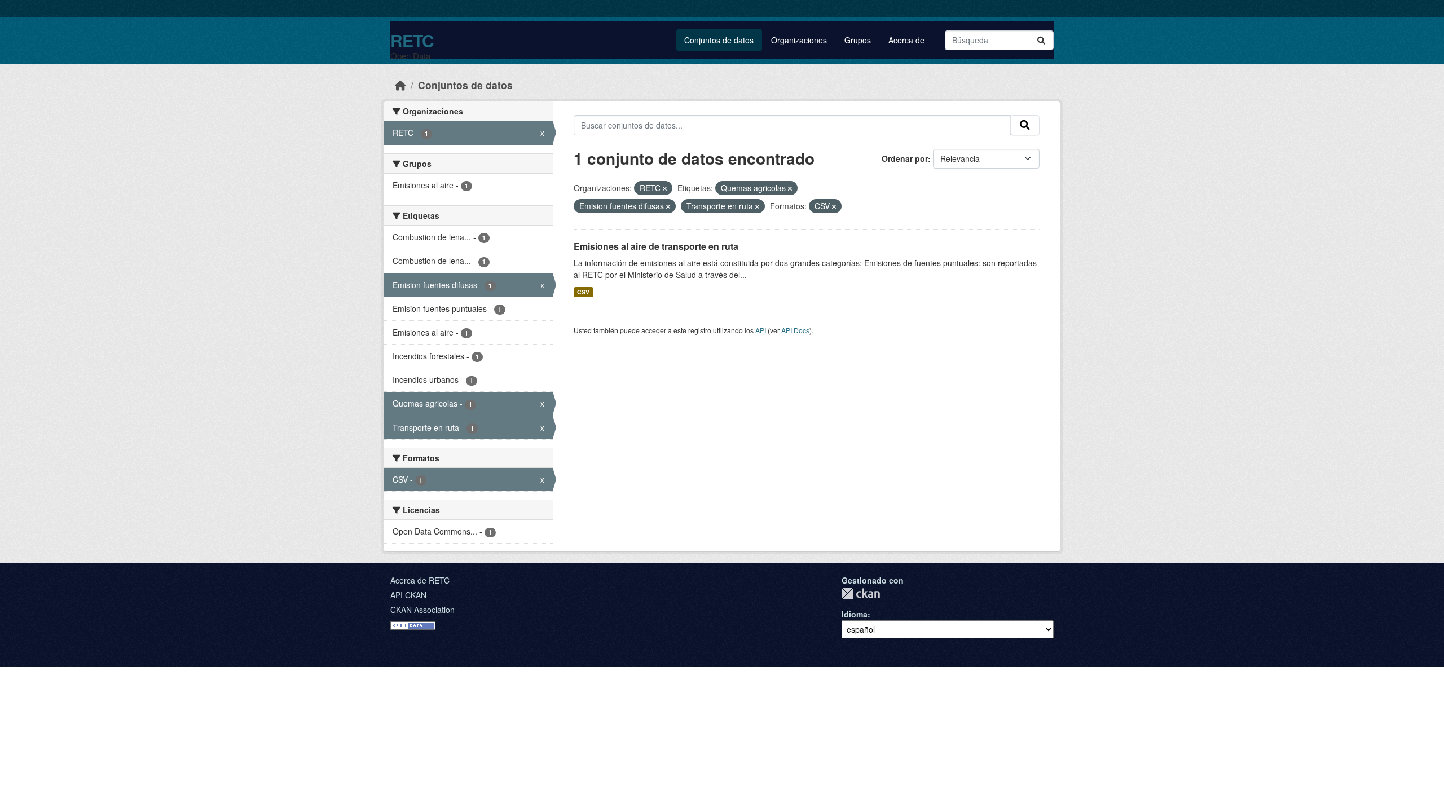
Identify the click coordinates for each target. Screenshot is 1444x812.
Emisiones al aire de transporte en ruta (656, 246)
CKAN (861, 593)
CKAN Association (422, 609)
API (760, 330)
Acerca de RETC (420, 580)
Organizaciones (799, 40)
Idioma (855, 614)
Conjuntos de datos (719, 40)
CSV (583, 292)
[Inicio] (400, 85)
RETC (412, 40)
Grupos (857, 40)
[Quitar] (665, 188)
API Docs (795, 330)
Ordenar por (905, 158)
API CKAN (408, 595)
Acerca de (906, 40)
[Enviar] (1041, 40)
